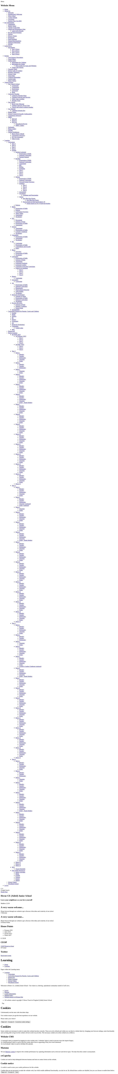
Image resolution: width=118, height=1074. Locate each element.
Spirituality (11, 127)
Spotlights (22, 168)
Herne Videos (12, 80)
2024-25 (14, 120)
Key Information (9, 22)
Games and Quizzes (17, 67)
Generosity (15, 90)
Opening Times (12, 69)
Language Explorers (21, 263)
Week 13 (18, 464)
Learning (7, 140)
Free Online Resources (18, 870)
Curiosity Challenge (21, 231)
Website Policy (8, 995)
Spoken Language (20, 152)
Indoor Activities (20, 872)
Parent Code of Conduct (15, 71)
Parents (6, 56)
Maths (13, 207)
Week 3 (17, 369)
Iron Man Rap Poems (29, 198)
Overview (18, 251)
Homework (11, 331)
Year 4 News (15, 51)
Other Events (15, 139)
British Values (12, 26)
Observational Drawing (22, 290)
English (14, 150)
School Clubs (12, 74)
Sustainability (16, 309)
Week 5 (17, 384)
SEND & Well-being (14, 42)
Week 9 (17, 424)
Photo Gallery (12, 129)
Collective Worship (13, 94)
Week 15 (18, 484)
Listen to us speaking (21, 268)
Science (14, 227)
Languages (15, 256)
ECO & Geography (17, 137)
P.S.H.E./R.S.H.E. (17, 303)
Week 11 (18, 444)
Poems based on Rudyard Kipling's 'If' (34, 202)
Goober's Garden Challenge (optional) (30, 666)
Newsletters (11, 47)
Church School (8, 82)
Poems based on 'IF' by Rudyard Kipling (38, 203)
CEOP (3, 946)
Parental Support (24, 157)
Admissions (11, 24)
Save (16, 1072)
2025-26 (14, 119)
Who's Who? (12, 16)
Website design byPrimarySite (13, 997)
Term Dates (11, 76)
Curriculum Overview (21, 212)
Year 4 (14, 145)
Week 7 (17, 404)
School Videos (12, 882)
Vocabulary (22, 193)
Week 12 (18, 454)
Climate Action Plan (14, 27)
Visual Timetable (20, 869)
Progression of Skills (25, 153)
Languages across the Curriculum (25, 266)
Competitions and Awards (23, 246)
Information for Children (19, 62)
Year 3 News (15, 49)
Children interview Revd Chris (21, 105)
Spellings (22, 183)
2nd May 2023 (19, 344)
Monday (21, 354)
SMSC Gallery (19, 125)
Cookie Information (10, 994)
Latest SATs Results (17, 31)
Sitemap (6, 992)
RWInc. (21, 167)
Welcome (11, 12)
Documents (18, 220)
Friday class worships (18, 99)
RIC (20, 165)
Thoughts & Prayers (21, 124)
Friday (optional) (24, 505)
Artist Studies (19, 291)
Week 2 (17, 363)
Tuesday (21, 356)
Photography (19, 288)
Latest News (8, 46)
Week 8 (17, 414)
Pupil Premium (12, 39)
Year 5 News (15, 52)
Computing (15, 235)
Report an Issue (9, 946)
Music (13, 250)
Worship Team (16, 100)
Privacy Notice (12, 36)
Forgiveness (15, 89)
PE (13, 318)
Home (6, 9)
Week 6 (17, 394)
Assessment (22, 163)
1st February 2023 (20, 336)
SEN (13, 867)
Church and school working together (22, 107)
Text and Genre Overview (26, 182)
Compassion (15, 87)
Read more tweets (6, 955)
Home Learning (12, 333)
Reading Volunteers (14, 72)
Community (15, 85)
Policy (17, 248)
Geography (15, 280)
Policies (10, 34)
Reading (17, 158)
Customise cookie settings (22, 1022)
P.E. (13, 241)
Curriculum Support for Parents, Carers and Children (23, 311)
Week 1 (17, 353)
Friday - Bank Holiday (25, 402)
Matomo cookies (10, 1052)
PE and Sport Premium (14, 32)
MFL (13, 329)
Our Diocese (11, 109)
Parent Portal (19, 308)
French (17, 879)
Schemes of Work (20, 296)
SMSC (10, 117)
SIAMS (10, 44)
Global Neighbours (13, 132)
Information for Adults (18, 64)
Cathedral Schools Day (18, 110)
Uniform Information (14, 77)
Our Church (11, 102)
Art (13, 283)
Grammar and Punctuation (30, 195)
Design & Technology (18, 295)
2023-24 (14, 122)
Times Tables (19, 213)
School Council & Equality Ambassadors (20, 114)
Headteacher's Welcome (15, 14)
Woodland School (13, 884)
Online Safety (12, 61)
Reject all (3, 1022)
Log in (6, 885)
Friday (21, 361)
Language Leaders (20, 265)
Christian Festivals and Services (21, 97)
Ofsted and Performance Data (16, 29)
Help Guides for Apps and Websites (25, 66)
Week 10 (18, 434)
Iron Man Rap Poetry (33, 200)
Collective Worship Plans (19, 95)
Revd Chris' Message (18, 104)
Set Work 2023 (16, 334)
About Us (7, 11)
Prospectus (11, 37)
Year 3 (14, 144)
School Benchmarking (14, 41)
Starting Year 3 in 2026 (14, 21)
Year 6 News (15, 54)
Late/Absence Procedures (15, 57)
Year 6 (14, 149)
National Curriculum (25, 155)
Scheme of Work (20, 222)
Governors (11, 19)
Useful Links (12, 79)
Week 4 (17, 374)
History (14, 276)
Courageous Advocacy (14, 115)
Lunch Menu (12, 59)
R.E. (13, 218)
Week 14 (18, 474)
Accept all (11, 1022)
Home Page (4, 892)
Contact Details (12, 17)
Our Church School (14, 84)
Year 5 (14, 147)
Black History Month (18, 134)
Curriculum (11, 142)
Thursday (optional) (25, 504)
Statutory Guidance (21, 306)
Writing (17, 177)
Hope (13, 92)
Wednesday (22, 358)
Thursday (22, 359)
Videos (21, 197)
